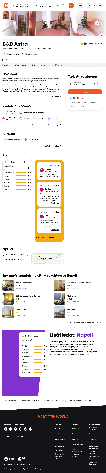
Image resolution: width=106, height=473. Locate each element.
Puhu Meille (59, 450)
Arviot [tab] (43, 65)
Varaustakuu (76, 439)
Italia (10, 48)
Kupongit (38, 469)
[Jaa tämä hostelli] (101, 35)
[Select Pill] (95, 5)
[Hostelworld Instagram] (15, 429)
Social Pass (76, 428)
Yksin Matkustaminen (77, 450)
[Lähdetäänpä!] (71, 5)
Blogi (73, 434)
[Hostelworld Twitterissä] (10, 429)
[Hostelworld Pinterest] (25, 429)
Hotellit (57, 434)
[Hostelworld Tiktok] (30, 429)
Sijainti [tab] (34, 65)
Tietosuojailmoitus (10, 469)
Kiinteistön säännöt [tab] (20, 65)
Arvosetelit (48, 469)
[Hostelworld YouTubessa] (20, 429)
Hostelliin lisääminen (92, 452)
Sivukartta (77, 469)
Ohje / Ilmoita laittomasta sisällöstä (59, 456)
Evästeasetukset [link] (89, 469)
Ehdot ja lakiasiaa (26, 469)
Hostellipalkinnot (77, 445)
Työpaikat (92, 439)
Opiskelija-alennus (75, 455)
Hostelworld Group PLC (93, 428)
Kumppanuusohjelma (95, 458)
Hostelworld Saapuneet (93, 463)
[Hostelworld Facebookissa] (5, 429)
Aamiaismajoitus (60, 439)
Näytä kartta (19, 48)
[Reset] (30, 5)
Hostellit (57, 428)
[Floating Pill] (97, 23)
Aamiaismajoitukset (9, 40)
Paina (91, 434)
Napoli (5, 48)
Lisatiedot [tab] (5, 65)
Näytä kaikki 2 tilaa (29, 54)
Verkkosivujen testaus (63, 469)
